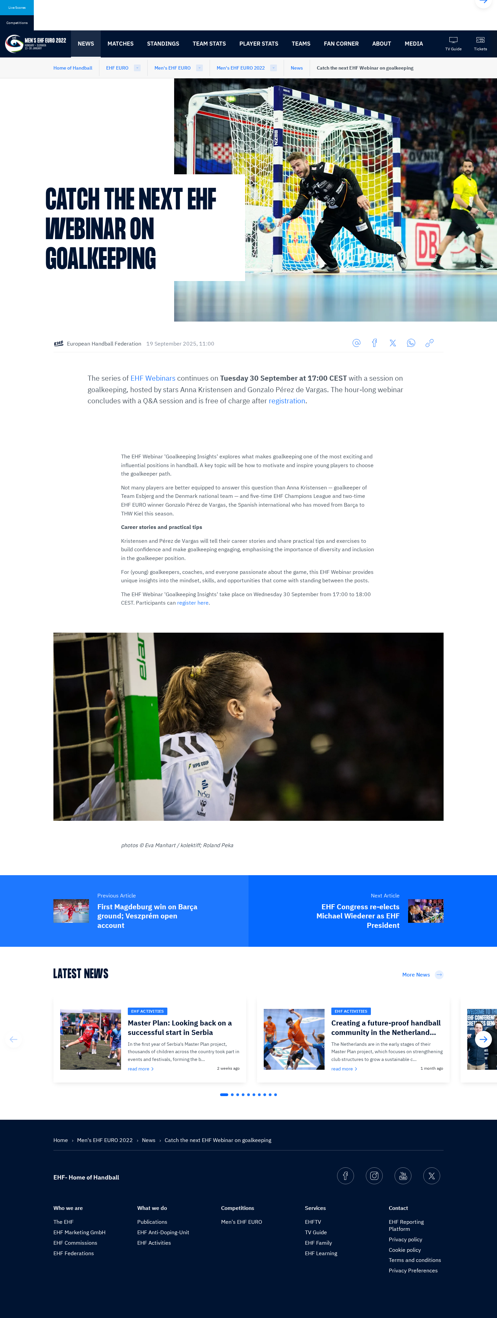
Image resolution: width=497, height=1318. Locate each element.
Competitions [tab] (17, 23)
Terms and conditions (415, 1260)
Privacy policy (405, 1239)
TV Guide (316, 1232)
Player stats (258, 43)
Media (414, 43)
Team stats (209, 43)
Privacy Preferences (413, 1270)
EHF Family (318, 1242)
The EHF (63, 1221)
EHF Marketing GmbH (79, 1232)
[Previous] (13, 1039)
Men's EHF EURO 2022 (241, 68)
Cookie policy (405, 1249)
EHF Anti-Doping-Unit (163, 1232)
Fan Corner (341, 43)
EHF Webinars (153, 378)
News (86, 43)
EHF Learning (321, 1253)
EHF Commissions (75, 1242)
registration (287, 400)
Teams (301, 43)
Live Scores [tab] (17, 7)
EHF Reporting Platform (406, 1225)
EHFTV (313, 1221)
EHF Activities (154, 1242)
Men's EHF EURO (173, 68)
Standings (163, 43)
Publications (152, 1221)
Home (61, 1140)
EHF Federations (73, 1253)
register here (193, 602)
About (381, 43)
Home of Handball (72, 68)
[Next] (483, 1039)
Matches (121, 43)
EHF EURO (117, 68)
